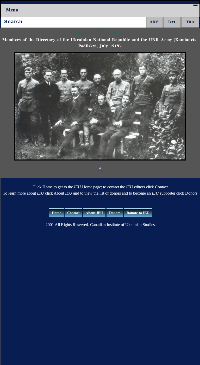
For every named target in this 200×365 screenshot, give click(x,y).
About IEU (94, 212)
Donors (114, 212)
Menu (12, 9)
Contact (73, 212)
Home (56, 212)
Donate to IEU (138, 212)
